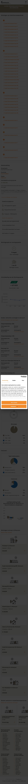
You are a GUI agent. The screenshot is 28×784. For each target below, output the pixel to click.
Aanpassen (13, 406)
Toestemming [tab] (5, 380)
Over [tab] (23, 380)
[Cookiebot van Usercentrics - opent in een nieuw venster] (21, 377)
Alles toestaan (14, 402)
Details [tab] (14, 380)
